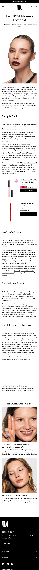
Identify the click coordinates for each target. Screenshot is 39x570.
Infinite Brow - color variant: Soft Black (28, 210)
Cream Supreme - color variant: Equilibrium (25, 187)
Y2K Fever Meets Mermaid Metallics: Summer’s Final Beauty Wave (17, 446)
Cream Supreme (28, 180)
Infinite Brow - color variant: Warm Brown (26, 210)
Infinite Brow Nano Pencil (26, 350)
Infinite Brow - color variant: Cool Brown (25, 210)
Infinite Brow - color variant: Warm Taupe (21, 210)
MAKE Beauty (9, 569)
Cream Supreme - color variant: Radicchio (26, 187)
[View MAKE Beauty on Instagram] (3, 564)
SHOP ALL (5, 551)
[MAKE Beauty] (19, 7)
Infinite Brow (27, 204)
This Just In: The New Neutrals (14, 496)
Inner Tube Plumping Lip (12, 153)
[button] (32, 7)
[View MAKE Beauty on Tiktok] (7, 564)
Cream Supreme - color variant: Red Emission (23, 187)
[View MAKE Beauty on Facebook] (12, 564)
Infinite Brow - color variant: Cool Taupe (23, 210)
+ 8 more (31, 187)
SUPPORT (5, 557)
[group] (19, 1)
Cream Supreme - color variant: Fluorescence (21, 187)
